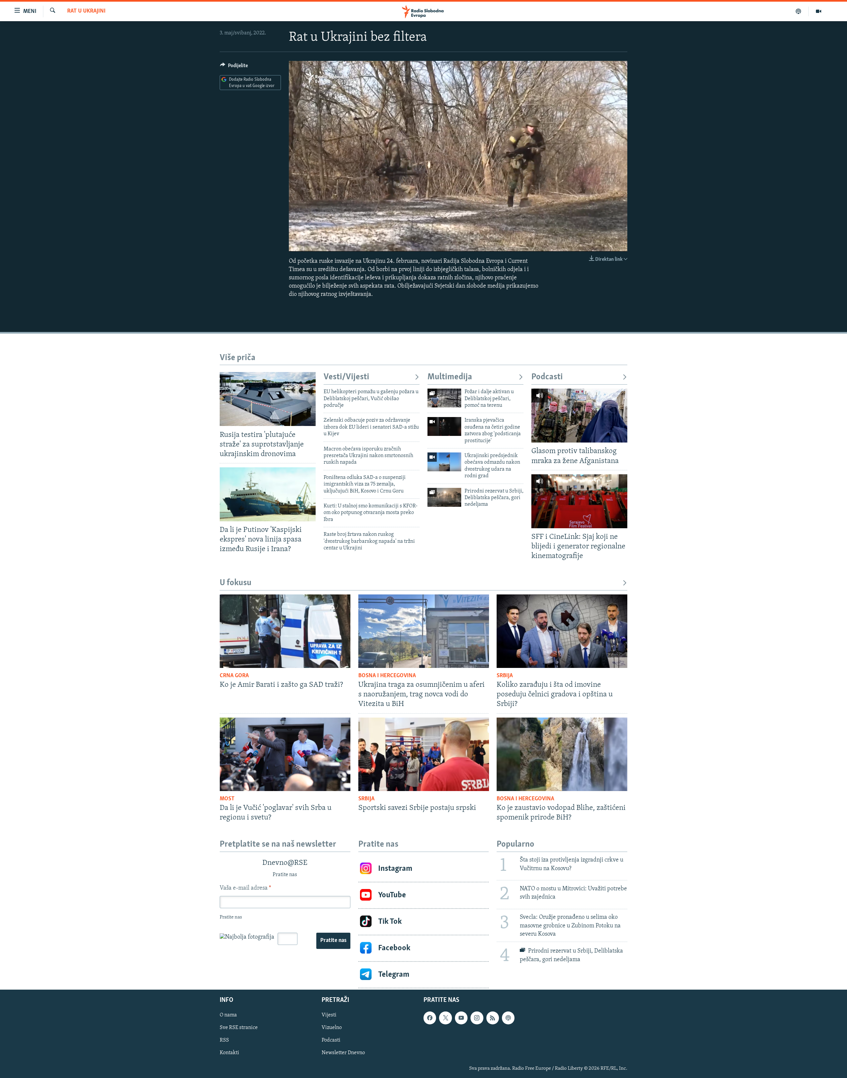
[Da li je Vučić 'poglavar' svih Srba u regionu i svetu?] (285, 754)
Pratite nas (333, 941)
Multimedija (449, 377)
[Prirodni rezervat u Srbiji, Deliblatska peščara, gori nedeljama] (444, 497)
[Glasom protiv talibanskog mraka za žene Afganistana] (579, 416)
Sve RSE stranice (239, 1027)
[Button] (234, 67)
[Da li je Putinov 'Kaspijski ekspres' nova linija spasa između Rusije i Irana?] (268, 494)
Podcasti (547, 377)
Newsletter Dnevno (343, 1052)
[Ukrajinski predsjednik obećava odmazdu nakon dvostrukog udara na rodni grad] (444, 461)
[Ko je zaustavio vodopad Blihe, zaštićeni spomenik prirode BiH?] (562, 754)
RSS (224, 1040)
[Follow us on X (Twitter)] (445, 1017)
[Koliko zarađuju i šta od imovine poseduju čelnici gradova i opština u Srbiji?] (562, 631)
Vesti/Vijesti (346, 377)
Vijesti (329, 1015)
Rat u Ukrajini (86, 11)
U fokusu (235, 583)
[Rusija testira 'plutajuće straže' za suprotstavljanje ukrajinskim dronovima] (268, 399)
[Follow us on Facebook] (430, 1017)
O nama (228, 1015)
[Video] (818, 11)
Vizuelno (332, 1027)
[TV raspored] (508, 1017)
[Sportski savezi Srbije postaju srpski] (423, 754)
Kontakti (229, 1052)
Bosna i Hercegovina (387, 676)
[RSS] (492, 1017)
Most (227, 799)
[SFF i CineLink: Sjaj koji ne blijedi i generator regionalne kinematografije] (579, 501)
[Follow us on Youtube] (461, 1017)
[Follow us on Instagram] (476, 1017)
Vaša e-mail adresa (245, 888)
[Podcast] (798, 11)
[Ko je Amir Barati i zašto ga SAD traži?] (285, 631)
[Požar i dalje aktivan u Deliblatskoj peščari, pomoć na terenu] (444, 398)
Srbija (505, 676)
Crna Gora (234, 676)
